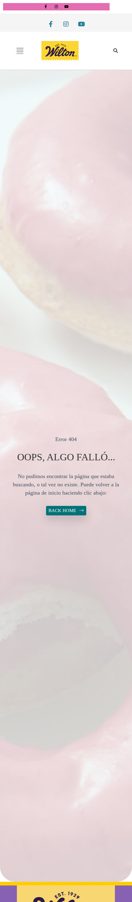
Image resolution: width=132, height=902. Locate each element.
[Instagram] (56, 6)
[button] (20, 51)
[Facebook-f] (45, 6)
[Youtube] (66, 6)
